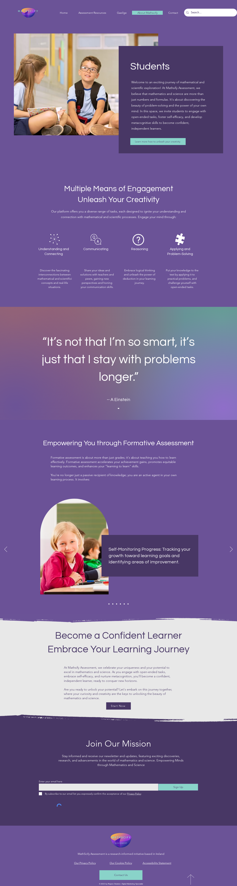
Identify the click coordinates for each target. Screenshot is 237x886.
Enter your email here (50, 781)
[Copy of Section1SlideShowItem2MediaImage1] (120, 603)
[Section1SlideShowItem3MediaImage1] (116, 603)
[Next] (231, 549)
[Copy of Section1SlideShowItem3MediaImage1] (124, 603)
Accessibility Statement (157, 863)
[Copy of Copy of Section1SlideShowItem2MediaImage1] (128, 603)
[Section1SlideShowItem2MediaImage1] (112, 603)
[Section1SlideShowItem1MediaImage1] (108, 603)
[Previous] (5, 549)
